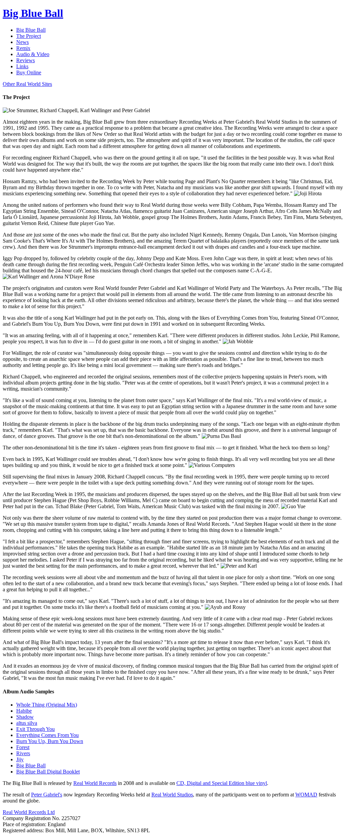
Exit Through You (35, 729)
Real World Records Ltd (29, 812)
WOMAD (306, 794)
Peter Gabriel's (46, 794)
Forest (22, 747)
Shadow (25, 717)
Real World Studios (172, 794)
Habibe (24, 711)
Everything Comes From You (47, 735)
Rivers (23, 753)
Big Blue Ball (31, 765)
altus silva (26, 723)
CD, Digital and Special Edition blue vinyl (221, 783)
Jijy (20, 759)
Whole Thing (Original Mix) (46, 705)
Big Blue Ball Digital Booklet (48, 771)
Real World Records (95, 783)
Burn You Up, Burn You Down (49, 741)
